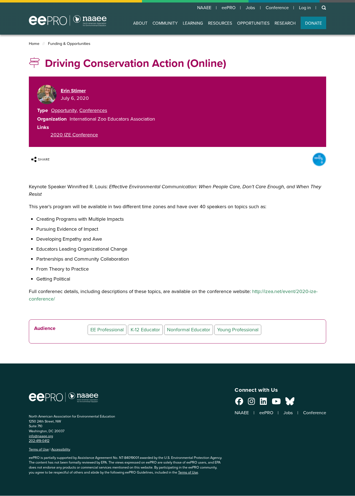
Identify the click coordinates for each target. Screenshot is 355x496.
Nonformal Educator (188, 329)
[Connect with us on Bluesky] (289, 403)
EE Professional (107, 329)
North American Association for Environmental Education (67, 20)
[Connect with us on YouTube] (276, 403)
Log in (305, 8)
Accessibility (60, 449)
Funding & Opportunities (69, 44)
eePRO (228, 8)
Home (34, 44)
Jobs (250, 8)
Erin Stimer (73, 90)
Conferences (93, 110)
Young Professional (237, 329)
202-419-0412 (39, 440)
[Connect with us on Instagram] (251, 403)
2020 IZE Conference (74, 134)
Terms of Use (39, 449)
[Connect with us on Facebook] (239, 403)
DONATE (313, 23)
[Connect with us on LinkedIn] (263, 403)
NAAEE (204, 8)
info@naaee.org (41, 436)
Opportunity (64, 110)
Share (44, 159)
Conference (277, 8)
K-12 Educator (145, 329)
